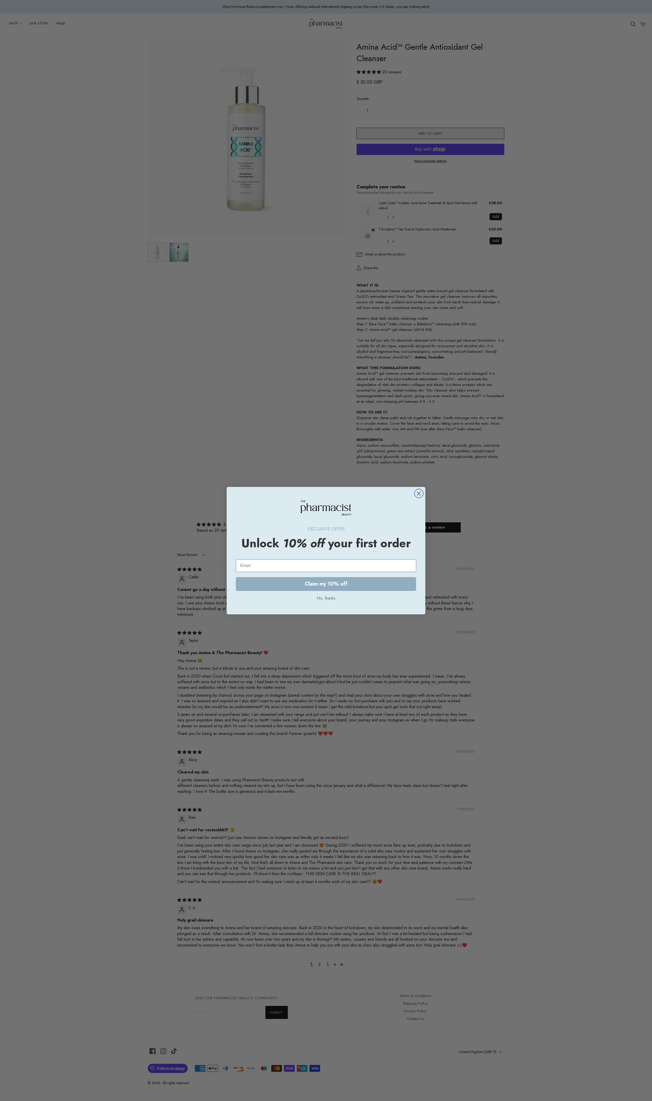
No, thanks (326, 598)
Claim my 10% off (326, 584)
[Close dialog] (418, 493)
